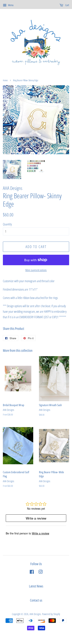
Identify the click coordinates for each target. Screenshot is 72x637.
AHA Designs (35, 614)
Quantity (7, 224)
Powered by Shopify (51, 614)
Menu (10, 5)
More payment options (36, 270)
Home (5, 80)
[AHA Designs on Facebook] (32, 572)
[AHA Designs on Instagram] (40, 572)
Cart (67, 5)
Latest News (36, 586)
